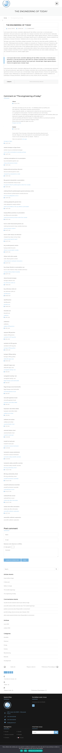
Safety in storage (8, 585)
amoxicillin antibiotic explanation (11, 511)
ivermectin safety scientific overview (12, 456)
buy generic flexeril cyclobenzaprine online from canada (17, 184)
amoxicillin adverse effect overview (12, 605)
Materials (41, 81)
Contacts (7, 737)
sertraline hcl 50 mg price (10, 337)
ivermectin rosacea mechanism (11, 446)
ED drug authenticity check (10, 467)
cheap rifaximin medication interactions (13, 261)
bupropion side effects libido (10, 402)
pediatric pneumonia (9, 608)
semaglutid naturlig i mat (10, 369)
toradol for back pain (9, 435)
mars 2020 (6, 624)
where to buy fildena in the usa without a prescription (16, 206)
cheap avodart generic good (10, 239)
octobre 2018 (7, 628)
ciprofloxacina (7, 293)
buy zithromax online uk (9, 282)
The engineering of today (10, 593)
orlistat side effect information (11, 500)
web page (24, 139)
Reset (24, 560)
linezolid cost (7, 304)
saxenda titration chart (9, 424)
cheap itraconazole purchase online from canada (15, 217)
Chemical (6, 641)
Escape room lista (16, 123)
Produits (20, 734)
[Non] (60, 749)
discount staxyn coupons (10, 228)
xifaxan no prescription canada (11, 250)
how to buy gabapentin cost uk (11, 195)
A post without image (9, 578)
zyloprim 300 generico (9, 326)
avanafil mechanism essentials (11, 478)
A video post (7, 582)
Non (25, 750)
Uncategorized (7, 660)
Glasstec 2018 (25, 612)
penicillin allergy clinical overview (11, 612)
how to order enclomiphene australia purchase (15, 152)
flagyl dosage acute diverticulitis (11, 380)
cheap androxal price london (10, 163)
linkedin (43, 702)
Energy (5, 645)
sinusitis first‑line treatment (10, 602)
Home (5, 18)
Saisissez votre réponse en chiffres (13, 543)
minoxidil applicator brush (10, 391)
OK (21, 750)
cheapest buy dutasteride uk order (12, 174)
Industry (31, 81)
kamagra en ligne (8, 141)
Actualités (6, 637)
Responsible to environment (23, 608)
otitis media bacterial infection (11, 615)
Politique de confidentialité (35, 750)
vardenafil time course (9, 489)
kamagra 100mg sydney (9, 348)
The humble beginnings (9, 589)
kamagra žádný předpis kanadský (12, 271)
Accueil (6, 731)
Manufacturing (36, 81)
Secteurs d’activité (9, 734)
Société (19, 731)
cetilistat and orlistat (8, 413)
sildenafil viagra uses (9, 359)
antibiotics (6, 315)
